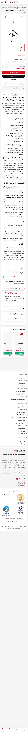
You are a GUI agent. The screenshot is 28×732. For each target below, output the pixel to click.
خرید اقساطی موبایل (20, 624)
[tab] (21, 200)
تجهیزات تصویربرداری (18, 6)
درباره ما (23, 655)
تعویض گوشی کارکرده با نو (18, 629)
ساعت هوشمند (21, 597)
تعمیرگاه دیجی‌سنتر (20, 618)
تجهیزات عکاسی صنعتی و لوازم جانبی (12, 7)
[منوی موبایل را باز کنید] (24, 2)
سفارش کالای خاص (20, 626)
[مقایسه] (16, 16)
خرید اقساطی (13, 185)
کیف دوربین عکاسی (20, 603)
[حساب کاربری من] (2, 2)
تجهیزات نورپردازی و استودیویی (11, 167)
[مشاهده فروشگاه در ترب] (6, 706)
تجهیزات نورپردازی (20, 605)
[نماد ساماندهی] (21, 710)
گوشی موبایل (22, 595)
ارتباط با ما (22, 653)
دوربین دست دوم (21, 632)
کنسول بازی (22, 608)
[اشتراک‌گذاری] (5, 16)
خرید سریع (13, 182)
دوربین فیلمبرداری (21, 600)
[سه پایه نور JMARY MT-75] (7, 496)
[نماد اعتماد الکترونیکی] (21, 722)
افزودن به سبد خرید (13, 178)
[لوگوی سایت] (14, 2)
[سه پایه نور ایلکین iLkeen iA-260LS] (19, 496)
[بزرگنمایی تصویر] (22, 39)
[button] (23, 31)
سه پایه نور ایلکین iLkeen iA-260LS (20, 556)
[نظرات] (10, 16)
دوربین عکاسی (21, 592)
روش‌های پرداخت (21, 645)
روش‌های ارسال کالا (20, 642)
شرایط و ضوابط (21, 637)
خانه (25, 6)
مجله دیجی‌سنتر (21, 589)
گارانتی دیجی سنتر (20, 634)
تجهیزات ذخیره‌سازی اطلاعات (18, 611)
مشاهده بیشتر (21, 161)
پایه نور (12, 8)
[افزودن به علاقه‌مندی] (22, 16)
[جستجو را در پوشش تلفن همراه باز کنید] (5, 2)
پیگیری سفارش (21, 640)
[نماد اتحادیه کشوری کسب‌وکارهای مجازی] (6, 722)
